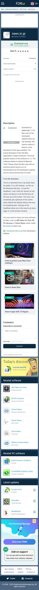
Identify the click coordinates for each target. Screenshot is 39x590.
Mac (2, 9)
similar (8, 226)
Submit (20, 572)
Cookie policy (9, 572)
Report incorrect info (12, 75)
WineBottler (16, 511)
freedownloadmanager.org (24, 584)
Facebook (28, 579)
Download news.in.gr (14, 231)
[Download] (34, 490)
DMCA (19, 569)
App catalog (9, 569)
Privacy (28, 569)
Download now (21, 43)
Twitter (12, 579)
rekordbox (15, 500)
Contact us (31, 572)
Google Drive (16, 489)
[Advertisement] (19, 21)
